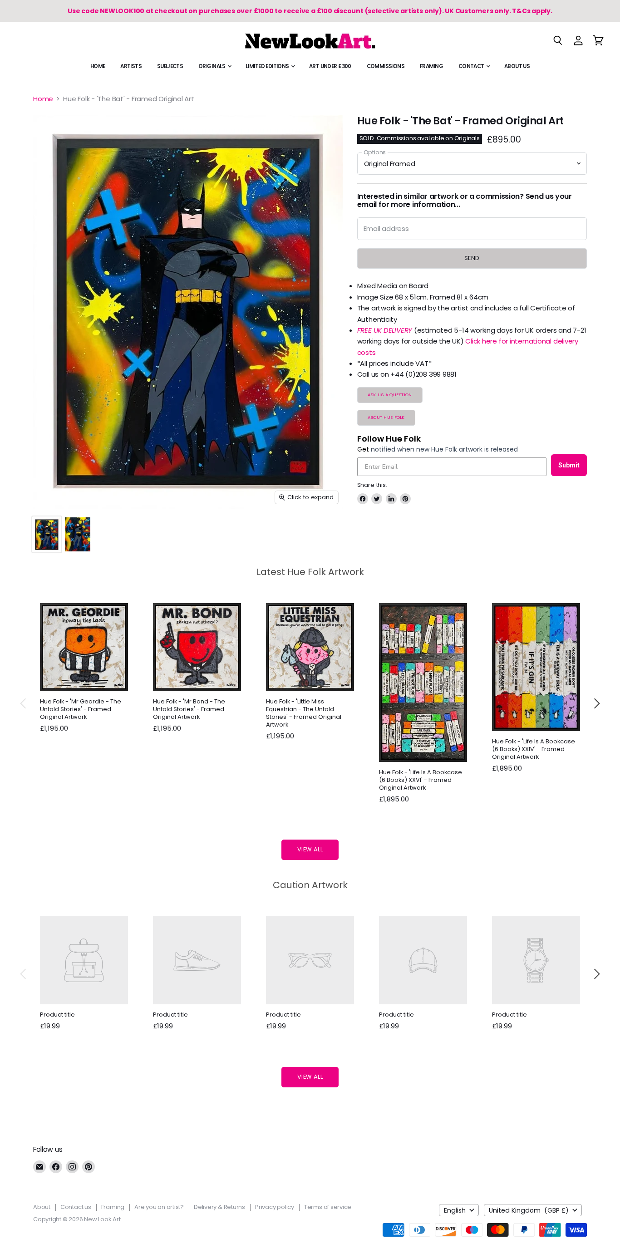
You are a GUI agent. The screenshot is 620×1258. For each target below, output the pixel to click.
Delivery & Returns (219, 1207)
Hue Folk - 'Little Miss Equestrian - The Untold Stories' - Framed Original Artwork (303, 713)
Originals (212, 66)
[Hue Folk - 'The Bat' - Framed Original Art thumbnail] (46, 534)
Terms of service (327, 1207)
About (41, 1207)
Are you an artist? (159, 1207)
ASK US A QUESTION (390, 395)
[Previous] (23, 703)
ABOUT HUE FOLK (386, 417)
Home (97, 66)
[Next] (596, 703)
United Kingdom (529, 1210)
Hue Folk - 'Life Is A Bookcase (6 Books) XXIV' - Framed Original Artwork (533, 749)
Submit (569, 465)
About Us (517, 66)
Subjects (170, 66)
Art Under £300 (330, 66)
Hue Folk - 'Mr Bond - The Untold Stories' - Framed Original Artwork (189, 709)
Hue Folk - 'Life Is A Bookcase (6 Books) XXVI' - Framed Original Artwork (420, 780)
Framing (431, 66)
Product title (57, 1014)
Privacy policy (274, 1207)
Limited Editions (268, 66)
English (455, 1210)
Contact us (75, 1207)
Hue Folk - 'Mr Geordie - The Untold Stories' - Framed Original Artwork (80, 709)
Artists (131, 66)
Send (472, 258)
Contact (471, 66)
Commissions (386, 66)
